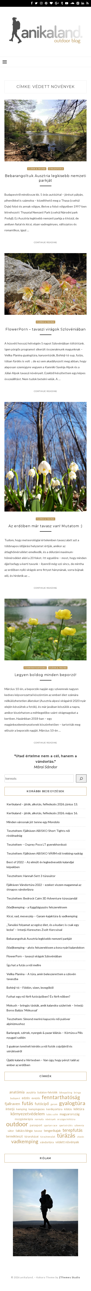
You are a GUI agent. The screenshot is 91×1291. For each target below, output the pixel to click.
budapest (15, 1098)
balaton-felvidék (47, 1092)
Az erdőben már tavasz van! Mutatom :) (45, 526)
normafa (39, 1119)
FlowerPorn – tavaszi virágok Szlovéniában (46, 329)
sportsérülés (66, 1125)
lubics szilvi (52, 1114)
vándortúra (47, 1142)
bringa (77, 1092)
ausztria (31, 1092)
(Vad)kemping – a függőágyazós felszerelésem (37, 907)
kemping (21, 1109)
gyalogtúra (72, 1103)
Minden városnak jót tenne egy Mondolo (33, 822)
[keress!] (81, 778)
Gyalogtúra (56, 169)
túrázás (66, 1135)
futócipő (42, 1103)
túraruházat (32, 1136)
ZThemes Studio (69, 1277)
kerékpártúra (54, 1109)
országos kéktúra (66, 1119)
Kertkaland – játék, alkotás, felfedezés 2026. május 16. (42, 813)
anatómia (17, 1092)
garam (54, 1104)
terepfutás (72, 1130)
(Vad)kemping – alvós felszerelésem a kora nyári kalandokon (45, 947)
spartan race (50, 1125)
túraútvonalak (47, 1136)
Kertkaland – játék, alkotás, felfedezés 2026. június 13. (42, 804)
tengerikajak (52, 1130)
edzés (26, 1098)
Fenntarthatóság (35, 668)
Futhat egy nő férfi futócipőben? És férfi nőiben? (38, 996)
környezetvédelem (28, 1113)
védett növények (67, 1142)
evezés (36, 1098)
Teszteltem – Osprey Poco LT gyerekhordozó (37, 844)
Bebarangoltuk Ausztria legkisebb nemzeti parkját (39, 938)
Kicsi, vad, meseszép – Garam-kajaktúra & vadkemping (42, 916)
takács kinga (24, 1130)
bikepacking (65, 1092)
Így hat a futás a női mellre (24, 965)
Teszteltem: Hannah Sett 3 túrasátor (31, 876)
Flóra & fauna (36, 169)
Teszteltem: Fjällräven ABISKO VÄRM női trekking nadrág (45, 853)
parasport (36, 1125)
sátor (11, 1130)
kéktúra (79, 1109)
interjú (10, 1109)
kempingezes (37, 1109)
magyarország (70, 1114)
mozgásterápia (24, 1119)
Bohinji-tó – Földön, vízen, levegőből (30, 987)
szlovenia (79, 1125)
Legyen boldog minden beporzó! (45, 675)
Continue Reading (45, 242)
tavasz (38, 1130)
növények (50, 1119)
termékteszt (14, 1136)
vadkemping (24, 1141)
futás (27, 1103)
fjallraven (12, 1103)
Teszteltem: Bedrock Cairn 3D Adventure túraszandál (42, 898)
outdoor (17, 1124)
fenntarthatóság (61, 1097)
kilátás (68, 1109)
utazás (80, 1136)
